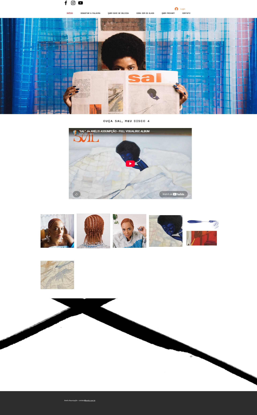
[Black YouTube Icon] (80, 3)
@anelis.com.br (89, 400)
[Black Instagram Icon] (73, 3)
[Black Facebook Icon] (66, 3)
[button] (90, 13)
